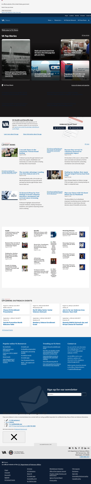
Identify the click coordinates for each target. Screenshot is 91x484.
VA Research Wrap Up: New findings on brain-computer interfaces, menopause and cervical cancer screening (29, 195)
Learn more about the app (11, 134)
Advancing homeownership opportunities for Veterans (39, 260)
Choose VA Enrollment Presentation (11, 311)
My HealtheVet (7, 347)
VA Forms (29, 469)
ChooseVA (7, 473)
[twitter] (73, 448)
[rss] (76, 448)
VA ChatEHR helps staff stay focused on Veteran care (44, 75)
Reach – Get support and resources (27, 363)
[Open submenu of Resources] (61, 20)
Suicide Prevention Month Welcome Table (12, 323)
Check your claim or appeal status (10, 354)
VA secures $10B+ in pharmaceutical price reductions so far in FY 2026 (14, 105)
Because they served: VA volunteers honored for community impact (73, 151)
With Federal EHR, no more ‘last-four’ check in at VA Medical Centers (73, 52)
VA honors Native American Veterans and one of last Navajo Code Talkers (41, 272)
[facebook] (79, 448)
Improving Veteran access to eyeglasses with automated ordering (50, 357)
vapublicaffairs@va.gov (75, 369)
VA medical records (26, 355)
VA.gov (6, 470)
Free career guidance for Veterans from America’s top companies (52, 364)
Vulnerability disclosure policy (80, 476)
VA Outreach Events (10, 480)
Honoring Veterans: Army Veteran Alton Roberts (69, 244)
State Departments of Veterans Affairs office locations (8, 360)
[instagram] (82, 448)
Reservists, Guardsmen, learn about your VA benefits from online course (41, 247)
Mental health (6, 357)
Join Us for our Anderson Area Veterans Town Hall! (74, 311)
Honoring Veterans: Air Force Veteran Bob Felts (70, 233)
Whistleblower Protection (56, 469)
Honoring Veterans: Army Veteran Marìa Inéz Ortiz (69, 266)
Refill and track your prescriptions (8, 350)
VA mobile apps (25, 358)
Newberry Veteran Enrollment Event (44, 323)
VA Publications (31, 471)
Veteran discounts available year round (51, 347)
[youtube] (70, 448)
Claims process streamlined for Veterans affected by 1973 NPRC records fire (16, 74)
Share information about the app (32, 134)
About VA (29, 474)
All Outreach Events (7, 330)
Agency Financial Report (56, 478)
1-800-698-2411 (84, 457)
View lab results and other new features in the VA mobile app (74, 75)
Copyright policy (76, 479)
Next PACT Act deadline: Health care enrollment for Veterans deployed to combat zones (51, 352)
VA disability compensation (28, 349)
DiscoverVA (7, 475)
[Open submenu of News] (52, 20)
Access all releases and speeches (80, 85)
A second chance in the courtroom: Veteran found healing (29, 151)
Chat (15, 424)
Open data (75, 474)
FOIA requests (76, 469)
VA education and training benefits (28, 352)
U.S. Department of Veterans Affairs (29, 464)
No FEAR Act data (31, 481)
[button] (11, 12)
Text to (10, 422)
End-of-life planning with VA (50, 361)
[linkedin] (85, 448)
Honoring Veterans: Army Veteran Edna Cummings (69, 255)
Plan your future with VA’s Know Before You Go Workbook (76, 194)
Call (14, 420)
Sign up (84, 394)
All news (87, 144)
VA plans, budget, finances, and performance (58, 474)
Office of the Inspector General (58, 471)
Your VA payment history (27, 360)
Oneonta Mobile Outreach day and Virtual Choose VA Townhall (75, 323)
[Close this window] (14, 437)
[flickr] (88, 448)
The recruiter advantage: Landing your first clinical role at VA (31, 173)
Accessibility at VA (32, 479)
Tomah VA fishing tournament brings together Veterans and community (12, 267)
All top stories (85, 35)
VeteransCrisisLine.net (21, 429)
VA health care (25, 347)
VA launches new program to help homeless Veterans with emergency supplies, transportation (65, 93)
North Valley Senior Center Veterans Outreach (42, 311)
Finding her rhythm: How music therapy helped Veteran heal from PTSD (77, 174)
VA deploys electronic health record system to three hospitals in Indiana (14, 93)
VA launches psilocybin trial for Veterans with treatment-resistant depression (61, 105)
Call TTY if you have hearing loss (22, 426)
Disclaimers (75, 471)
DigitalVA (7, 478)
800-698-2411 (74, 349)
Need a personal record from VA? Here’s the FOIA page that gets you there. (45, 52)
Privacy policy (53, 480)
